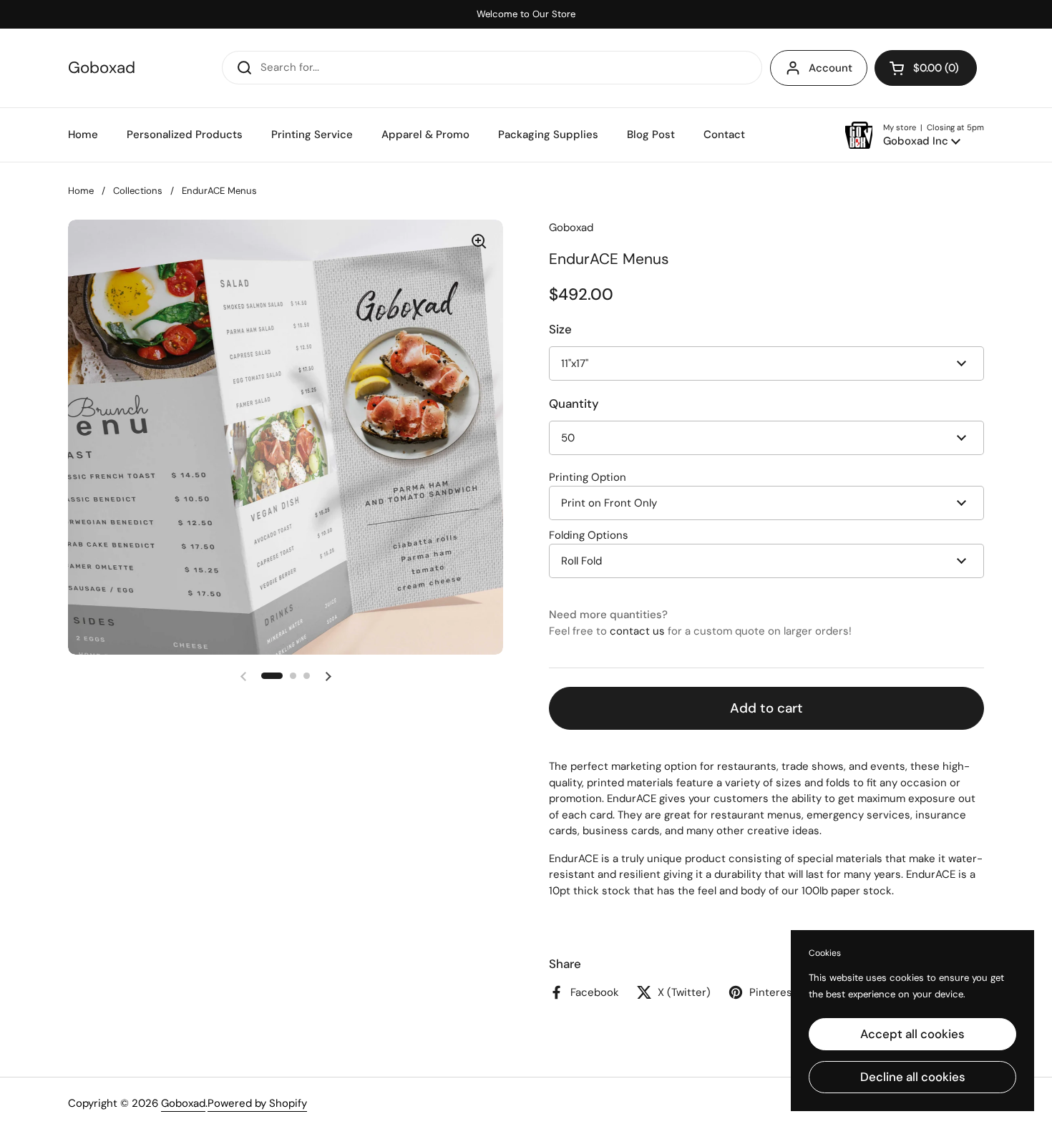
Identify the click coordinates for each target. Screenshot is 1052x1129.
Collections (137, 191)
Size (560, 329)
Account (830, 68)
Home (81, 191)
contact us (637, 631)
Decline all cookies (912, 1077)
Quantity (574, 403)
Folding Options (588, 535)
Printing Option (587, 477)
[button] (926, 68)
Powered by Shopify (257, 1103)
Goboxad (101, 68)
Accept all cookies (912, 1034)
